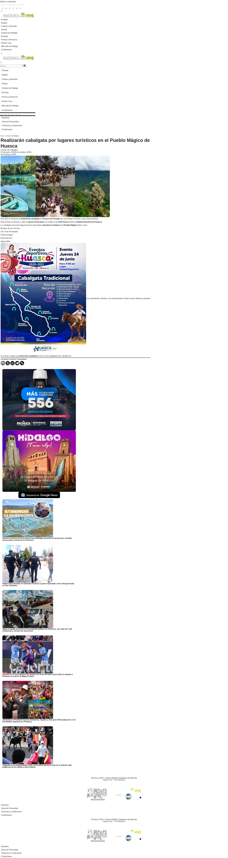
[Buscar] (24, 65)
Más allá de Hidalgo (9, 46)
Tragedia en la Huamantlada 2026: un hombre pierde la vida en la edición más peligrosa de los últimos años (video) (37, 766)
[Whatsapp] (12, 363)
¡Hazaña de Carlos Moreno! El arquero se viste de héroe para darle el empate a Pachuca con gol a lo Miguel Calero (37, 675)
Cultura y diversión (9, 26)
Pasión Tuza (6, 43)
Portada (4, 20)
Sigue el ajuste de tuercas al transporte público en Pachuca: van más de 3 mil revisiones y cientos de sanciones (37, 630)
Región (4, 23)
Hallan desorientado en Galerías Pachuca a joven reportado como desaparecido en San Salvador (38, 584)
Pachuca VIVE (10, 154)
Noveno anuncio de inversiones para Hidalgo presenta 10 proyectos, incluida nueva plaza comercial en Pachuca (37, 539)
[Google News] (23, 7)
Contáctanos (6, 50)
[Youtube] (12, 7)
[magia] (39, 461)
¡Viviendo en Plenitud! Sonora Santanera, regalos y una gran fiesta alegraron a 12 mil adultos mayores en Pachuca (39, 721)
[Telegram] (17, 363)
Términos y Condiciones (12, 126)
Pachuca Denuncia (9, 40)
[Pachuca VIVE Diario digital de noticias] (18, 15)
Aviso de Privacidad (10, 122)
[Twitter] (5, 7)
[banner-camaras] (39, 400)
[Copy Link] (22, 363)
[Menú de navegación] (1, 53)
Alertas (4, 30)
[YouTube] (116, 784)
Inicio (2, 136)
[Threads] (19, 7)
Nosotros (5, 118)
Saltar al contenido (8, 2)
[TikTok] (16, 7)
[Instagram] (9, 7)
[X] (8, 363)
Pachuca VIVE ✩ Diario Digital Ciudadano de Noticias (114, 778)
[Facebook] (2, 7)
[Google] (124, 784)
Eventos (4, 36)
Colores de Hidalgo (9, 33)
